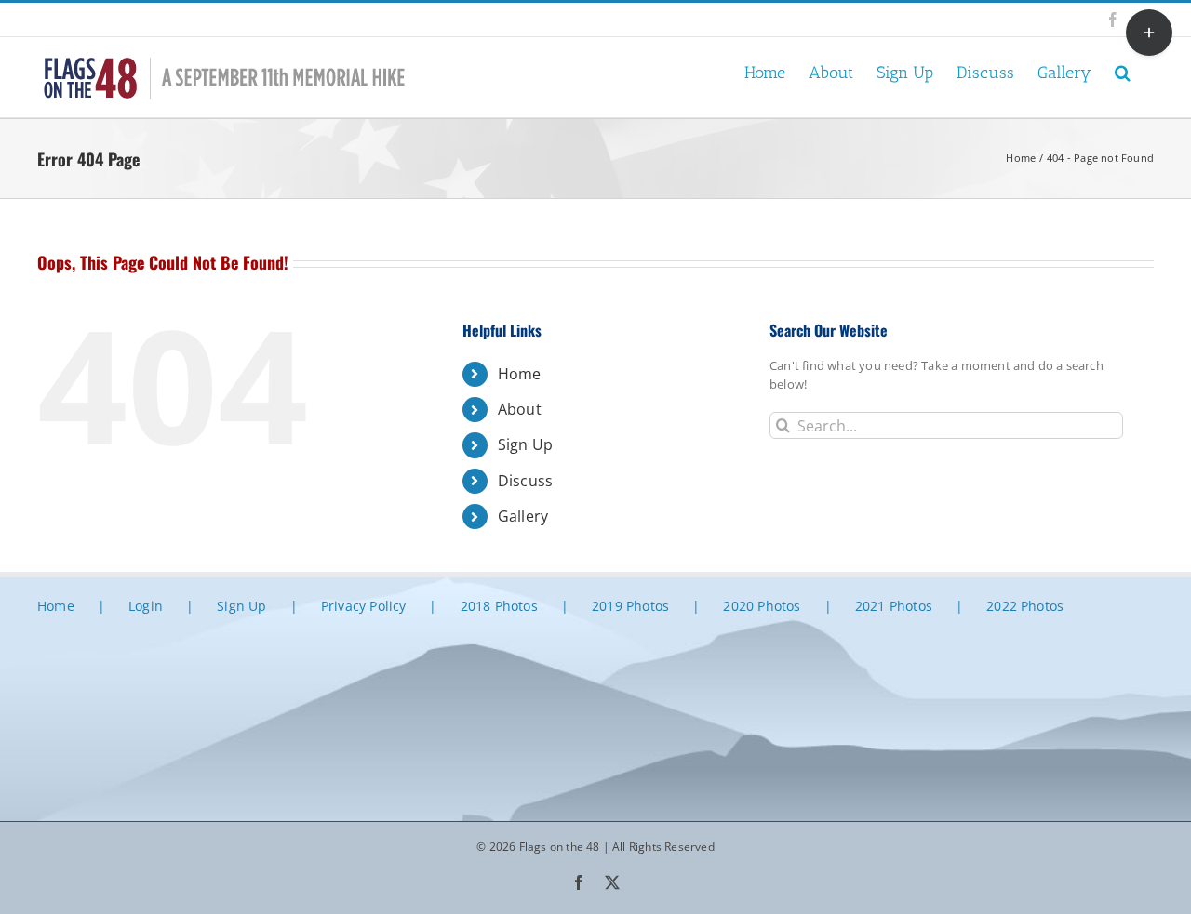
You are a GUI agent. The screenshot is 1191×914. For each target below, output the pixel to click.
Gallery (523, 516)
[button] (1123, 71)
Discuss (525, 480)
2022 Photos (1025, 606)
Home (520, 374)
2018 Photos (499, 606)
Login (145, 606)
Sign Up (525, 444)
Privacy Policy (364, 606)
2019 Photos (630, 606)
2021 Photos (893, 606)
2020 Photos (761, 606)
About (520, 409)
